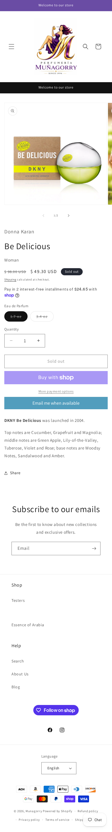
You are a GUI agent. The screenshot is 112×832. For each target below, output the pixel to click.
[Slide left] (43, 215)
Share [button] (15, 472)
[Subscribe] (94, 548)
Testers (18, 600)
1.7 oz (19, 318)
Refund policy (88, 811)
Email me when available (56, 403)
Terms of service (57, 820)
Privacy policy (29, 820)
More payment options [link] (56, 391)
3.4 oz (45, 318)
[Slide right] (68, 215)
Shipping (10, 279)
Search (17, 661)
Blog (15, 686)
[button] (11, 46)
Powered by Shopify (57, 811)
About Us (20, 674)
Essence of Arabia (27, 624)
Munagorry (34, 811)
